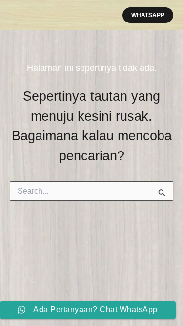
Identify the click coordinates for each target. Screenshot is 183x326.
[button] (147, 15)
